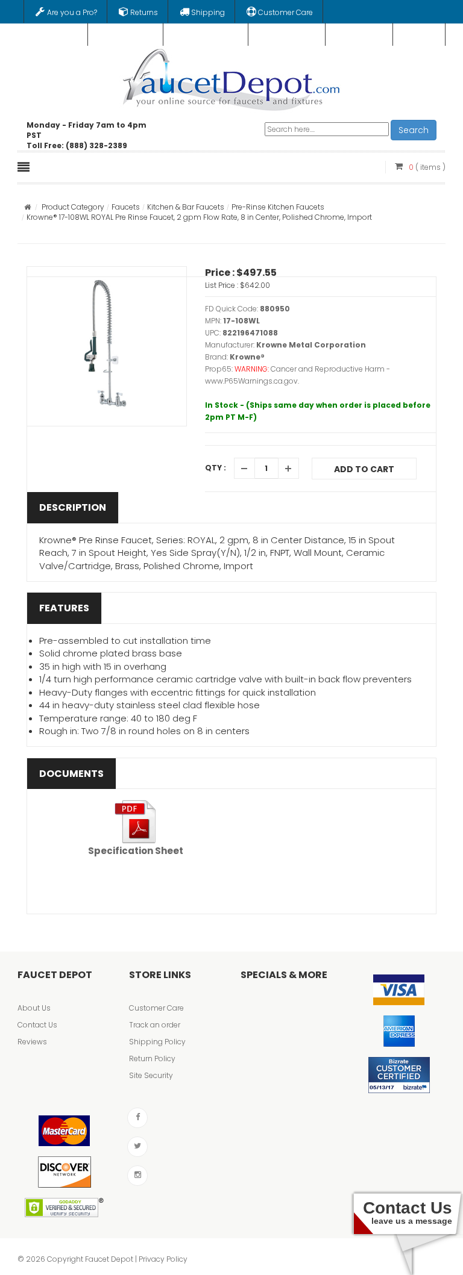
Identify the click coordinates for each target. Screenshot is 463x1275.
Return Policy (152, 1058)
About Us (34, 1008)
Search (413, 130)
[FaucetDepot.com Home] (231, 77)
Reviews (32, 1042)
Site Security (151, 1075)
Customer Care (156, 1008)
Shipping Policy (157, 1042)
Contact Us (37, 1025)
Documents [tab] (71, 774)
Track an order (154, 1025)
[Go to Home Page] (27, 207)
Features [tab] (64, 608)
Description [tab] (72, 507)
